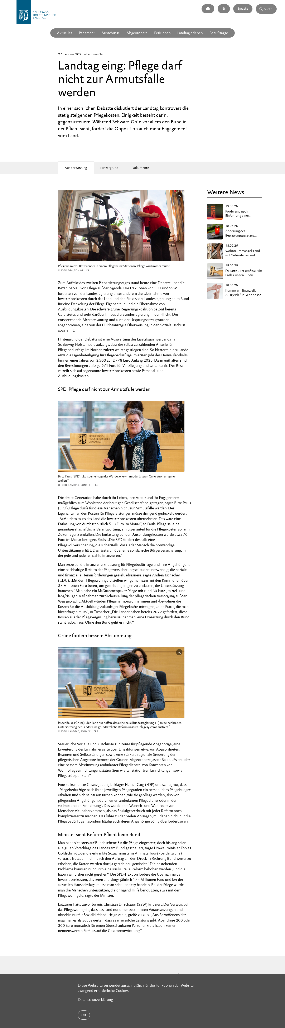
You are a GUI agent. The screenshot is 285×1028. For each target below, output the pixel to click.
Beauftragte (218, 33)
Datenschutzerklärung (95, 999)
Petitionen (162, 33)
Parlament (87, 33)
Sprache (243, 9)
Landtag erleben (190, 33)
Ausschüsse (110, 33)
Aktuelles (64, 33)
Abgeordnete (137, 33)
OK (83, 1015)
